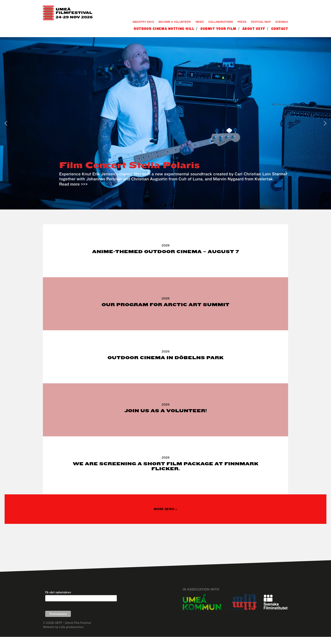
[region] (165, 123)
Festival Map (261, 21)
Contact (279, 28)
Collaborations (220, 21)
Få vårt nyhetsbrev (58, 592)
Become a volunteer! (175, 21)
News (200, 21)
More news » (165, 509)
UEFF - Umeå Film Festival (73, 623)
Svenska (281, 21)
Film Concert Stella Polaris (129, 165)
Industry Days (143, 21)
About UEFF (253, 28)
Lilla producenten (71, 627)
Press (242, 21)
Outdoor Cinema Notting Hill (164, 28)
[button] (6, 123)
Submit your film (218, 28)
